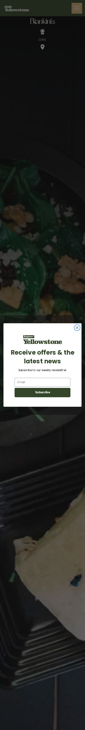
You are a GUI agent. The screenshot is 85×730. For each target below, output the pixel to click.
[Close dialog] (77, 328)
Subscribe (42, 392)
